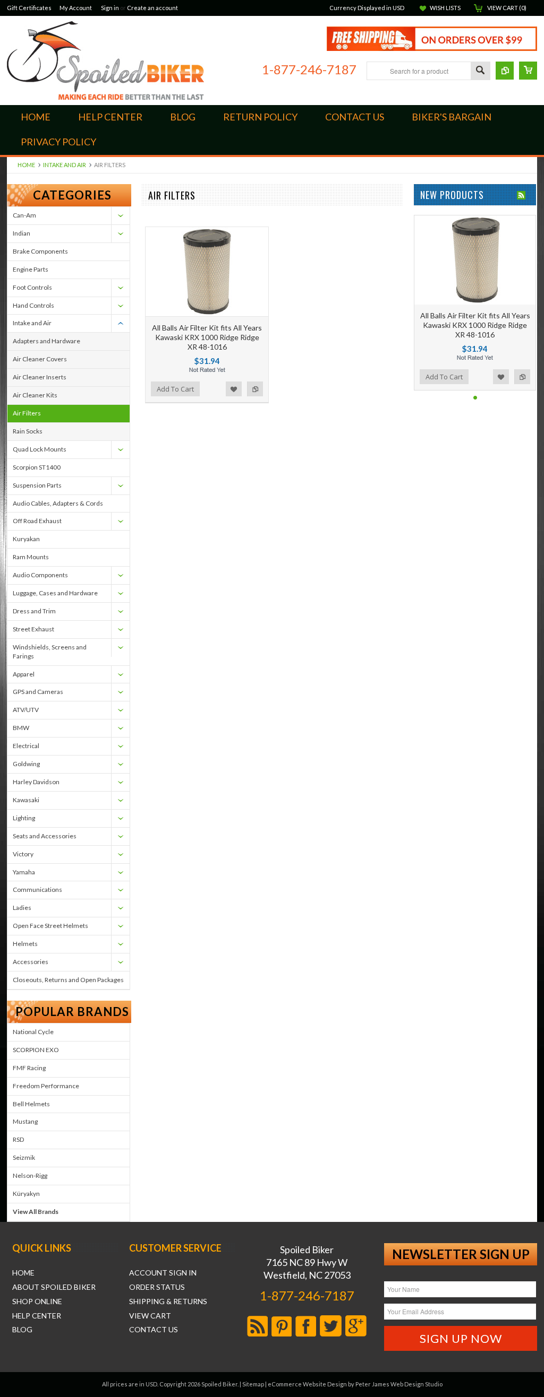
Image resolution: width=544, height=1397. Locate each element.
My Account (76, 7)
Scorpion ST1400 (37, 467)
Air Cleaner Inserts (39, 377)
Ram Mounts (31, 557)
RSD (18, 1139)
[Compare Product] (505, 71)
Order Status (157, 1287)
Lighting (24, 818)
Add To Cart (175, 389)
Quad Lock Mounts (39, 449)
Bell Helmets (31, 1104)
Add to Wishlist (234, 388)
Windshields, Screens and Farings (50, 651)
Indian (21, 233)
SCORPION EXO (36, 1050)
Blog (22, 1329)
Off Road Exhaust (37, 521)
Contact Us (153, 1329)
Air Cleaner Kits (35, 395)
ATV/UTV (26, 710)
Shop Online (37, 1301)
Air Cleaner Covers (40, 359)
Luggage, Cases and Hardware (55, 593)
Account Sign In (163, 1273)
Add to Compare (255, 388)
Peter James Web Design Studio (399, 1384)
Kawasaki (26, 800)
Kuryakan (26, 539)
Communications (37, 889)
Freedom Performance (46, 1086)
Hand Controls (33, 305)
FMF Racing (29, 1068)
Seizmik (24, 1157)
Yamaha (24, 872)
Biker (105, 60)
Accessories (30, 962)
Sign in (110, 7)
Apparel (24, 674)
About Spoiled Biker (54, 1287)
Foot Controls (32, 287)
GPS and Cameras (38, 692)
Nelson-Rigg (30, 1175)
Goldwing (26, 764)
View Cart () (506, 7)
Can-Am (24, 215)
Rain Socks (27, 431)
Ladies (22, 908)
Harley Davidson (36, 782)
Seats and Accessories (44, 836)
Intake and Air (64, 164)
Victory (23, 854)
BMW (21, 728)
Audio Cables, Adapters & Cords (58, 503)
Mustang (25, 1121)
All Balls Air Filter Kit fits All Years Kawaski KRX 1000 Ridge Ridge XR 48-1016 (207, 337)
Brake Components (40, 251)
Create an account (152, 7)
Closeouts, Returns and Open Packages (68, 980)
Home (26, 164)
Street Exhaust (33, 629)
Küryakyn (26, 1194)
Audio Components (40, 575)
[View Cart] (528, 71)
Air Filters (27, 413)
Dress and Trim (34, 611)
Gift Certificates (29, 7)
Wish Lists (445, 7)
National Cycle (33, 1032)
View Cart (150, 1316)
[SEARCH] (480, 71)
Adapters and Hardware (46, 341)
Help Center (36, 1316)
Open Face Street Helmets (50, 926)
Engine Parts (30, 269)
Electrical (26, 746)
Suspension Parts (37, 485)
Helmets (25, 944)
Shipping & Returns (168, 1301)
